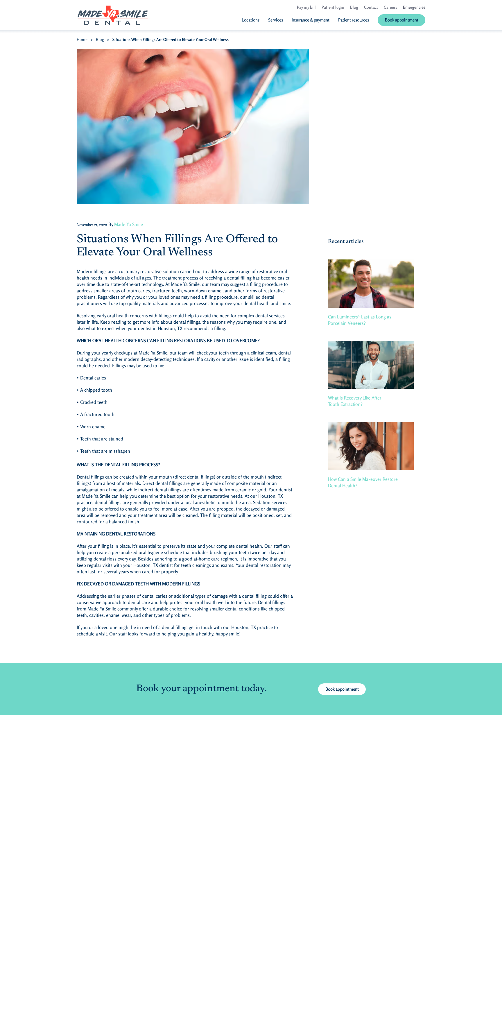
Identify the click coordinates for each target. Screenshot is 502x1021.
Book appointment (342, 689)
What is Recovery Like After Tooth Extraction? (354, 401)
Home (82, 39)
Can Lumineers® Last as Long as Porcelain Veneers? (359, 320)
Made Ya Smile (128, 224)
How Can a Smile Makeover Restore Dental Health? (363, 482)
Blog (100, 39)
